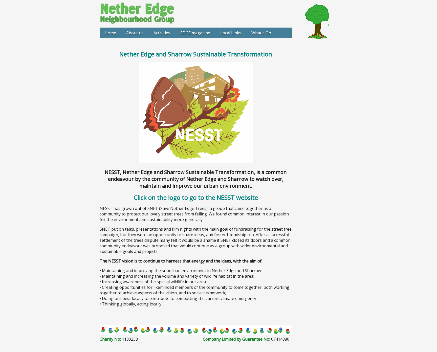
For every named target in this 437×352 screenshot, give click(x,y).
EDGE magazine (195, 33)
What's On (261, 33)
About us (134, 33)
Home (110, 33)
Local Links (230, 33)
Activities (162, 33)
